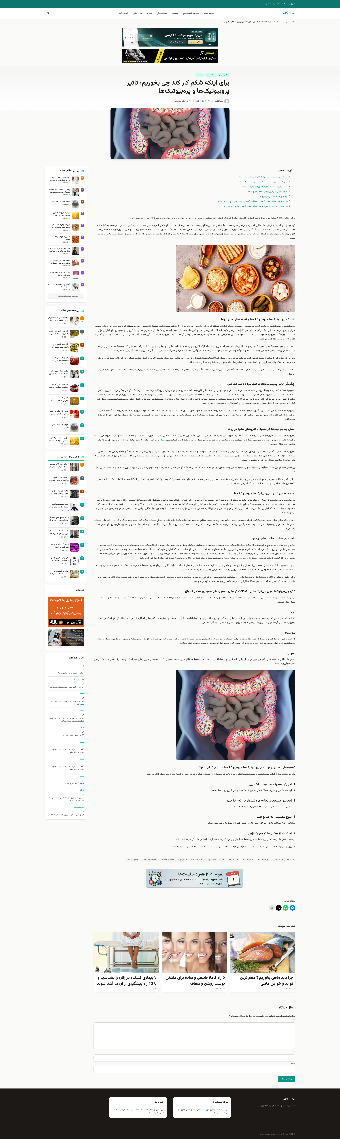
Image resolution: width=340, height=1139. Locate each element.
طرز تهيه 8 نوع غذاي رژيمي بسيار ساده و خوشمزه (60, 346)
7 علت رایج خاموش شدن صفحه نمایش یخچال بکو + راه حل (59, 465)
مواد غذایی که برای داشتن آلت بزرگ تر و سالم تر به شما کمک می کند (59, 250)
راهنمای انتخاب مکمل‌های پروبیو (274, 196)
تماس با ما (123, 13)
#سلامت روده (196, 859)
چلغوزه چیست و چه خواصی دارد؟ (71, 673)
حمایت (230, 395)
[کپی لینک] (272, 908)
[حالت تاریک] (47, 4)
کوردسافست (204, 1109)
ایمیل (292, 1063)
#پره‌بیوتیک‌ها (263, 859)
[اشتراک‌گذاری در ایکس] (279, 908)
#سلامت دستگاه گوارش (215, 859)
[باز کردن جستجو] (47, 13)
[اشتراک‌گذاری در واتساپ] (285, 908)
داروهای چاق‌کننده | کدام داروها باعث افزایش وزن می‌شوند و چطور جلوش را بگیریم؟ (61, 226)
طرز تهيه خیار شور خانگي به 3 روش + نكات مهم (59, 332)
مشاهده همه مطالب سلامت (68, 296)
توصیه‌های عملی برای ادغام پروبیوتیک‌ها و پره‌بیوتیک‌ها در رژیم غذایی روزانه (256, 206)
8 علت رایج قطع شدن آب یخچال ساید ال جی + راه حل (59, 519)
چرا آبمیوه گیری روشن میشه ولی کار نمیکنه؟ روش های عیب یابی (60, 559)
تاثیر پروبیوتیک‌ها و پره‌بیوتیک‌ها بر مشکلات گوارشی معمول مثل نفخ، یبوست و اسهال (252, 201)
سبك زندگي (162, 13)
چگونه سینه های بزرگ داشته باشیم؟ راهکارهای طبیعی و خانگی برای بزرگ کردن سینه (59, 191)
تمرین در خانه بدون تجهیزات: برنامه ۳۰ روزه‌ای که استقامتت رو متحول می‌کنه (66, 720)
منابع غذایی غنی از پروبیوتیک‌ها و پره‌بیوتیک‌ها (268, 191)
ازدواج (149, 13)
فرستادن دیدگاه (287, 1079)
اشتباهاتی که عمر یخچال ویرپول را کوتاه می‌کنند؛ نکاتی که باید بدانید (59, 532)
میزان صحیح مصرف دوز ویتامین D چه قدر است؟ (61, 214)
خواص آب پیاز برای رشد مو (74, 783)
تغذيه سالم (223, 74)
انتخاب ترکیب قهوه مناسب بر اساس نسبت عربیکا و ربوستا (60, 479)
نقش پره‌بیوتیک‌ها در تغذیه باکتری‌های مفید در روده (265, 186)
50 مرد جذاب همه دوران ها (73, 735)
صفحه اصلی (209, 13)
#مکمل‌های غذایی (149, 859)
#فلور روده (182, 859)
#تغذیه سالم (234, 859)
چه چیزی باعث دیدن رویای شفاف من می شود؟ (66, 687)
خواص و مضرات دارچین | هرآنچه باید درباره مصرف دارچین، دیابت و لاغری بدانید (60, 262)
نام (293, 1051)
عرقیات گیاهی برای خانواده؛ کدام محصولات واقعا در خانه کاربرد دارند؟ (58, 572)
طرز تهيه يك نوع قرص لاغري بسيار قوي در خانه (60, 273)
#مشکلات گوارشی (167, 859)
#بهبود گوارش (278, 859)
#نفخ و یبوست (132, 859)
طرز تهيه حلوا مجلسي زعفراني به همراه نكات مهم (60, 399)
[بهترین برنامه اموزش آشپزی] (66, 612)
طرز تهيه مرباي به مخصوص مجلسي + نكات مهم (59, 359)
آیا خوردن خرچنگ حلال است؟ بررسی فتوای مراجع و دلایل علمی (68, 751)
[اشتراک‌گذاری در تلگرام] (292, 908)
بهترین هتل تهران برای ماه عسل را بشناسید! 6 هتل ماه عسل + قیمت (66, 799)
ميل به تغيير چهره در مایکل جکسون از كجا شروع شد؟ (67, 703)
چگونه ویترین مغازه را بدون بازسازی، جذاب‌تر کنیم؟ (60, 492)
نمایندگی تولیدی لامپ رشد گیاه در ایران (60, 546)
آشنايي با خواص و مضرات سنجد (61, 238)
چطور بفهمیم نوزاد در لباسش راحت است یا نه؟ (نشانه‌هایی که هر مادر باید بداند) (59, 506)
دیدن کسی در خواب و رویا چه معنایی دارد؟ (67, 814)
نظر (293, 1019)
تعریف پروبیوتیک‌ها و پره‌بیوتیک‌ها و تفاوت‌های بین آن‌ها (263, 177)
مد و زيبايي (137, 13)
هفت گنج (289, 1099)
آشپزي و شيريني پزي (191, 13)
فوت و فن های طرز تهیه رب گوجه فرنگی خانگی (59, 413)
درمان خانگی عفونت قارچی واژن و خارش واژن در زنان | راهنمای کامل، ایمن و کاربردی (60, 179)
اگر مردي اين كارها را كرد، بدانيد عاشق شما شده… (59, 285)
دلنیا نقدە (219, 101)
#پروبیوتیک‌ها (248, 859)
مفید (163, 440)
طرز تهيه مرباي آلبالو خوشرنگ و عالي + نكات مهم (59, 386)
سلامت (175, 13)
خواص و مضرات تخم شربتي (60, 201)
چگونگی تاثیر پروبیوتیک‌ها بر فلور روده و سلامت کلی (266, 182)
